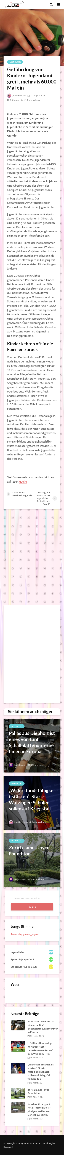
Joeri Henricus (19, 95)
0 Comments (16, 100)
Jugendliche (15, 62)
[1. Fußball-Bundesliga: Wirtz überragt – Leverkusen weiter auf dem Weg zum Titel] (18, 1046)
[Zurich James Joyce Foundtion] (32, 860)
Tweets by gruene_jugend (25, 934)
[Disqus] (32, 557)
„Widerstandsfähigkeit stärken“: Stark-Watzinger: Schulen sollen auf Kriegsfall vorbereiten (41, 1071)
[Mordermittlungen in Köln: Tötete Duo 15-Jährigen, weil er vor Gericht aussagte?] (18, 1107)
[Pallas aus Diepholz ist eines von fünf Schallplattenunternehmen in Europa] (32, 745)
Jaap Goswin (20, 765)
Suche (32, 906)
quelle (23, 481)
